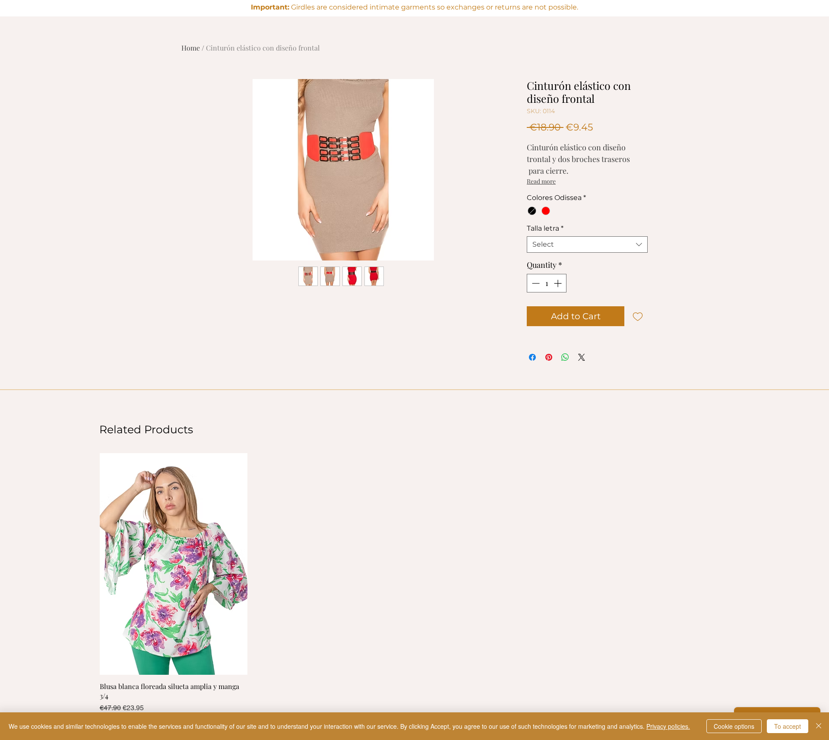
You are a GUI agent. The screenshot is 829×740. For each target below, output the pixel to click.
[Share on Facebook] (532, 357)
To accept (787, 726)
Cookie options (734, 726)
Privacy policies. (668, 726)
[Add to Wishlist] (638, 316)
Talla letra (545, 228)
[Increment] (558, 283)
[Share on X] (581, 357)
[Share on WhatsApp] (565, 357)
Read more (541, 181)
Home (190, 47)
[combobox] (587, 244)
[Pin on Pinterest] (549, 357)
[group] (414, 583)
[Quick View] (173, 564)
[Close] (818, 726)
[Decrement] (534, 283)
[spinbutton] (546, 283)
